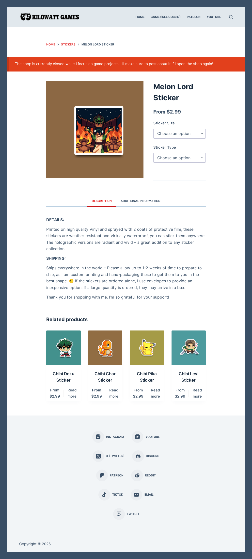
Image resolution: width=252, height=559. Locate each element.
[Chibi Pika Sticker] (147, 347)
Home (140, 17)
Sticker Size (164, 123)
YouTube (214, 17)
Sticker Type (164, 147)
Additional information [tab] (140, 201)
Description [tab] (102, 201)
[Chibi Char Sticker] (105, 347)
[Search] (231, 17)
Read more (72, 393)
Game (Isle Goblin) (166, 17)
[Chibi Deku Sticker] (63, 347)
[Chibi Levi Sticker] (189, 347)
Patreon (194, 17)
